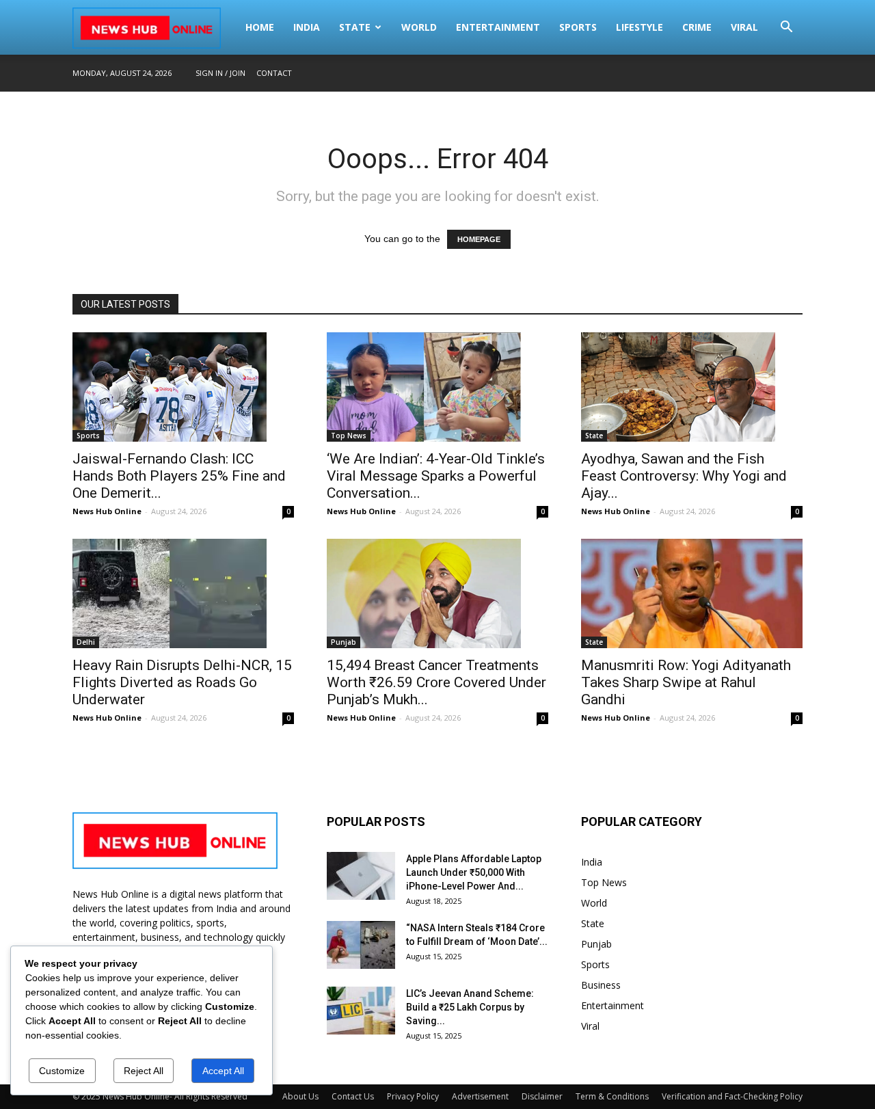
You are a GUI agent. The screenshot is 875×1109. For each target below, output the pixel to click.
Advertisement (480, 1096)
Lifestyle (639, 27)
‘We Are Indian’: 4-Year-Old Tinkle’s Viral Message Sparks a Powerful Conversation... (436, 476)
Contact (274, 73)
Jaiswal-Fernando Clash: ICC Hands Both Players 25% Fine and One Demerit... (179, 476)
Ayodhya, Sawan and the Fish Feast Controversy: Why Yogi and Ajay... (684, 476)
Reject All (143, 1070)
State (355, 27)
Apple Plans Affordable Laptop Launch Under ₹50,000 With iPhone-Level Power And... (473, 872)
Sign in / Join (220, 73)
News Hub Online (107, 511)
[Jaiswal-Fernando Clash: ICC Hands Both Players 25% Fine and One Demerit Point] (183, 387)
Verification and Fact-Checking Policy (732, 1096)
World (419, 27)
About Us (300, 1096)
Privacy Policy (413, 1096)
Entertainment (498, 27)
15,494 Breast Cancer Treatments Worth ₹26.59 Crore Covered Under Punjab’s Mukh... (436, 682)
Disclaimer (542, 1096)
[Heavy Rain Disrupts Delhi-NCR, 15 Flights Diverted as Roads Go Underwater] (183, 593)
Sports (578, 27)
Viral (744, 27)
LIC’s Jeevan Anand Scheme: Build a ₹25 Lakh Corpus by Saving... (470, 1007)
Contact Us (353, 1096)
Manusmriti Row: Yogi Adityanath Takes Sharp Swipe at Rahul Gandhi (686, 682)
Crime (697, 27)
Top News (348, 435)
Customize (62, 1070)
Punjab (343, 642)
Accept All (223, 1070)
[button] (786, 28)
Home (259, 27)
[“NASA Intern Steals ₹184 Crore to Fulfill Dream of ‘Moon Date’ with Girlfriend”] (361, 945)
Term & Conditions (612, 1096)
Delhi (86, 642)
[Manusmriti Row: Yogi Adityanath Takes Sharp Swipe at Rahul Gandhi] (692, 593)
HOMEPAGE (478, 239)
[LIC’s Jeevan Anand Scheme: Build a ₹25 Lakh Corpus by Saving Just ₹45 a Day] (361, 1010)
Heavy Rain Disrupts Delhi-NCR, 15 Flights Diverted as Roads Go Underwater (182, 682)
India (306, 27)
